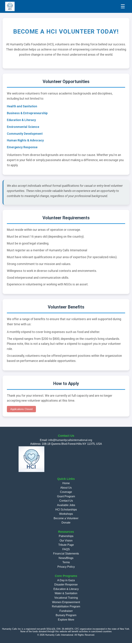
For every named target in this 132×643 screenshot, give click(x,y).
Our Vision (66, 540)
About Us (66, 487)
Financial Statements (66, 553)
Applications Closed (21, 409)
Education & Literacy (66, 589)
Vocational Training (66, 597)
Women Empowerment (66, 602)
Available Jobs (66, 505)
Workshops (66, 513)
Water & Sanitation (66, 593)
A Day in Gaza (66, 580)
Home (66, 483)
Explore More (66, 619)
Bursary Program (66, 615)
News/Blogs (66, 558)
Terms (66, 562)
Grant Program (66, 496)
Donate (66, 522)
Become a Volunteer (66, 518)
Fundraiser (66, 610)
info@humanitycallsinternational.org (70, 440)
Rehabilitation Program (66, 606)
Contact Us (66, 500)
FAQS (66, 549)
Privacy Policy (66, 566)
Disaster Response (66, 584)
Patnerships (66, 536)
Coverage (66, 491)
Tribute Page (66, 544)
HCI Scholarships (66, 509)
